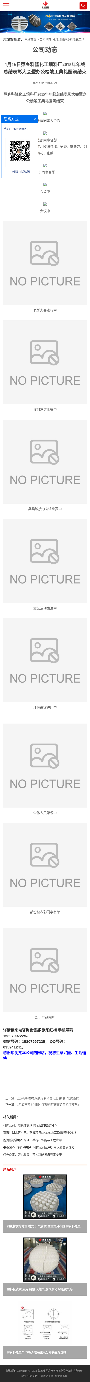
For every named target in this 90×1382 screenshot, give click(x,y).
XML (24, 1376)
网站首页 (30, 39)
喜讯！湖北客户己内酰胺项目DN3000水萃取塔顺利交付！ (40, 1132)
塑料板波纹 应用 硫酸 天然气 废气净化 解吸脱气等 (40, 1289)
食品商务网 (61, 1376)
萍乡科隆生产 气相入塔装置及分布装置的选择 (36, 1352)
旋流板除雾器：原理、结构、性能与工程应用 (32, 1140)
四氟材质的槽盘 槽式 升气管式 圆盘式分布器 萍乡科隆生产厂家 (44, 1227)
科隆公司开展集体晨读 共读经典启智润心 (30, 1125)
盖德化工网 (47, 1376)
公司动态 (45, 39)
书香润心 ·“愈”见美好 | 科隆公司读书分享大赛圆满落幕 (38, 1147)
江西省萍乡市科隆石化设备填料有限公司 (60, 1370)
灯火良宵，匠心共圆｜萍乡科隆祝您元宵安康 (32, 1154)
